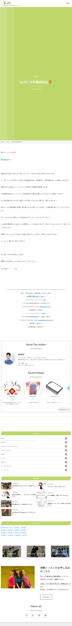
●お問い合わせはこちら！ (36, 296)
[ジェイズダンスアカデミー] (7, 3)
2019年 (23, 528)
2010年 (3, 535)
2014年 (3, 533)
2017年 (10, 530)
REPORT (34, 442)
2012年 (16, 533)
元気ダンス (33, 462)
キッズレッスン (33, 470)
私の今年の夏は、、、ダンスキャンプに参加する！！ (23, 495)
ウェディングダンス (34, 450)
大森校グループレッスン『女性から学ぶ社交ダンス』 (59, 504)
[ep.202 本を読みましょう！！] (54, 388)
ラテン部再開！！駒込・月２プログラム (57, 495)
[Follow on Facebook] (33, 615)
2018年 (3, 530)
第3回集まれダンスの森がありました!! (22, 504)
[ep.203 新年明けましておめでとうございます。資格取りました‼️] (12, 388)
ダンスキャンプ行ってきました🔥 (56, 486)
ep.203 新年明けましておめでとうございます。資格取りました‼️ (12, 403)
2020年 (16, 528)
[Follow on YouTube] (45, 615)
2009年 (10, 535)
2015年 (23, 530)
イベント (33, 458)
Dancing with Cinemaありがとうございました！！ (23, 513)
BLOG (12, 399)
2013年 (10, 533)
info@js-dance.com (45, 306)
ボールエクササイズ (33, 466)
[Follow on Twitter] (27, 615)
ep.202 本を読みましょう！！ (54, 402)
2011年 (23, 533)
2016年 (16, 530)
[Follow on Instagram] (39, 615)
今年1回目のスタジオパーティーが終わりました (24, 486)
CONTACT (46, 597)
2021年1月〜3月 (6, 528)
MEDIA (33, 454)
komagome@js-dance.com (45, 320)
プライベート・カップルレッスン (34, 446)
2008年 (17, 535)
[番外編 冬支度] (33, 388)
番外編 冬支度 (33, 402)
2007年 (24, 535)
